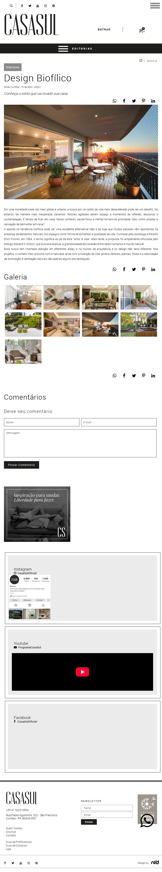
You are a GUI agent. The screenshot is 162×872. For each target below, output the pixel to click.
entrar (104, 29)
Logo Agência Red (155, 862)
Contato (11, 835)
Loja (8, 849)
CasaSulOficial (27, 573)
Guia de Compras (16, 845)
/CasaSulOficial (26, 721)
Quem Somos (14, 828)
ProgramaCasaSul (29, 647)
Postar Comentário (21, 465)
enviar (89, 822)
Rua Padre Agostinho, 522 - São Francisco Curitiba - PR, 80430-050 (31, 817)
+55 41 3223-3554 (17, 810)
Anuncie (11, 831)
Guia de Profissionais (19, 842)
